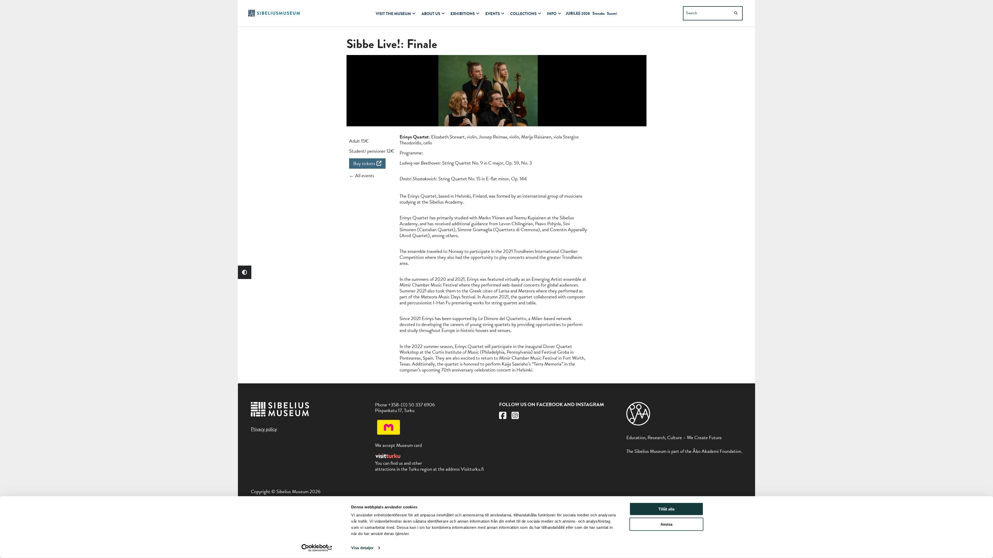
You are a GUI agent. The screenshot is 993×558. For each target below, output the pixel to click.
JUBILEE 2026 (578, 13)
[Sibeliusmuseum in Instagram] (515, 417)
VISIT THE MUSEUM (393, 14)
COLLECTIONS (523, 14)
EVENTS (492, 14)
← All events (361, 175)
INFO (551, 14)
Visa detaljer (362, 548)
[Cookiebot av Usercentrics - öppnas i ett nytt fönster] (317, 548)
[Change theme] (244, 272)
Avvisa (666, 524)
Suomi (612, 13)
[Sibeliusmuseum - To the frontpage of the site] (274, 15)
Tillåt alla (666, 509)
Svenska (598, 13)
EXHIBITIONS (462, 14)
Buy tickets (364, 163)
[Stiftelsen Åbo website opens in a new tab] (638, 424)
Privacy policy (264, 429)
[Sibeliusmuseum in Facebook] (502, 417)
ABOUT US (431, 14)
